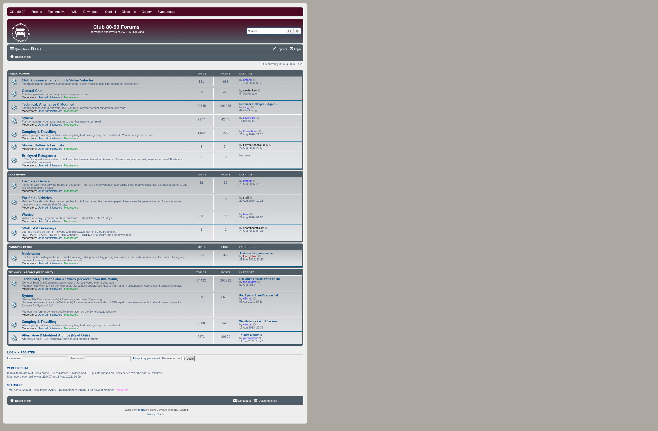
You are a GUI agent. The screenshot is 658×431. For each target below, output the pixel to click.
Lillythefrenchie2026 (255, 144)
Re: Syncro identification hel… (260, 295)
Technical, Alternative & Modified (48, 104)
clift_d (246, 107)
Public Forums (19, 73)
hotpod (247, 79)
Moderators (71, 97)
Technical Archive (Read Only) (30, 272)
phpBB (142, 409)
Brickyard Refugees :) (39, 156)
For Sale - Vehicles (37, 198)
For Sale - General (36, 181)
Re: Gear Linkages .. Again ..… (259, 104)
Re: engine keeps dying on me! (260, 278)
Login (11, 352)
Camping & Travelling (39, 132)
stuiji (246, 197)
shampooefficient (253, 227)
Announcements (20, 247)
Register (28, 352)
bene (246, 214)
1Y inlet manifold (250, 334)
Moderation (31, 254)
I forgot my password (146, 358)
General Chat (32, 91)
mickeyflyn (250, 281)
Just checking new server (256, 253)
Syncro (27, 118)
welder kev (250, 90)
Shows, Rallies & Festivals (43, 145)
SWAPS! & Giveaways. (39, 228)
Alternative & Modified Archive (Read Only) (56, 335)
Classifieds (17, 174)
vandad (247, 324)
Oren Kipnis (250, 131)
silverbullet (249, 117)
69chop (247, 298)
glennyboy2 (250, 338)
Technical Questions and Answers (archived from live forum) (70, 279)
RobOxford (122, 389)
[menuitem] (35, 49)
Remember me (171, 358)
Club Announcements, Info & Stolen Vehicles (58, 80)
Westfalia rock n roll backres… (259, 321)
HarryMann (250, 256)
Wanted (28, 215)
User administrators (50, 97)
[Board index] (20, 31)
